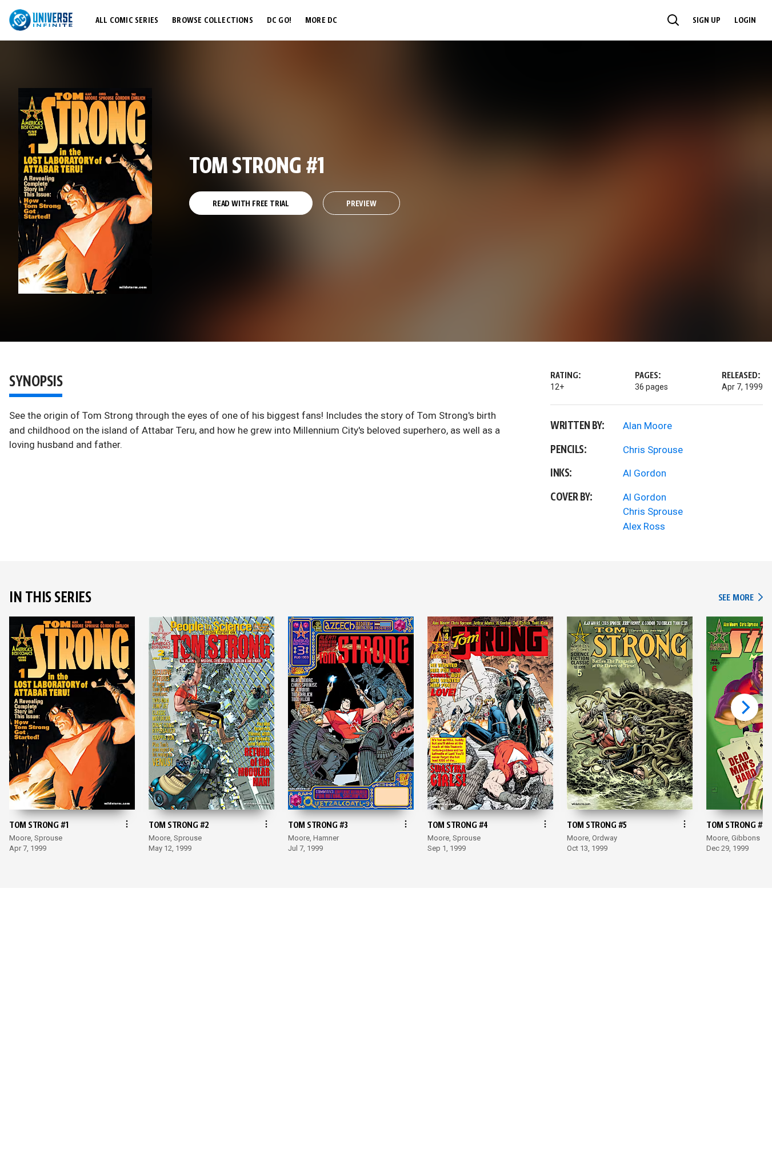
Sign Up (707, 20)
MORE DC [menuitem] (321, 20)
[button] (673, 20)
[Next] (744, 707)
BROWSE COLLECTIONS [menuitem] (212, 20)
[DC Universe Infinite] (41, 20)
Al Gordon (644, 473)
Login (745, 20)
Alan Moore (647, 425)
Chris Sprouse (653, 449)
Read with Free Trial (251, 204)
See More (740, 598)
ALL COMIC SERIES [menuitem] (126, 20)
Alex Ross (644, 526)
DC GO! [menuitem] (279, 20)
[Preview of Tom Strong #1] (85, 191)
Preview (361, 204)
